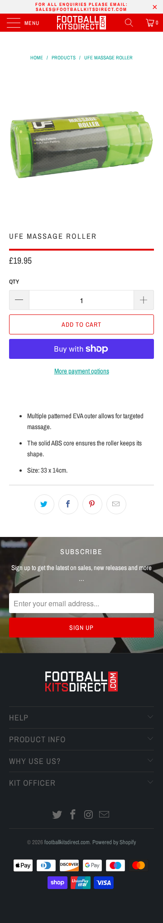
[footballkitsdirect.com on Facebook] (73, 815)
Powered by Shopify (114, 842)
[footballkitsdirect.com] (81, 23)
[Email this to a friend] (116, 504)
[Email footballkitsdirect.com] (104, 815)
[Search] (132, 23)
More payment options (81, 371)
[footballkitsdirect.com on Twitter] (57, 815)
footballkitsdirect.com (67, 842)
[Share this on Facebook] (68, 504)
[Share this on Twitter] (44, 504)
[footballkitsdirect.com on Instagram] (89, 815)
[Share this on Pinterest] (92, 504)
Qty (14, 281)
